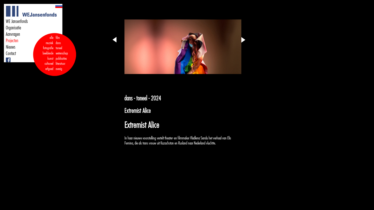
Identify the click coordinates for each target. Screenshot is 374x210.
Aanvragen (13, 34)
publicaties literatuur (61, 61)
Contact (11, 53)
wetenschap (62, 53)
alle (51, 37)
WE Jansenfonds (17, 21)
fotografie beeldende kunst (48, 53)
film (58, 37)
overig (59, 69)
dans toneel (59, 45)
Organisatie (13, 27)
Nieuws (10, 47)
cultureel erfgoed (49, 66)
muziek (49, 43)
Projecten (12, 40)
